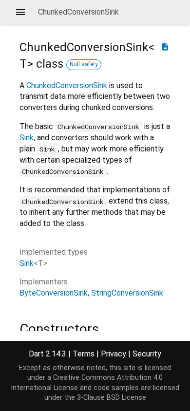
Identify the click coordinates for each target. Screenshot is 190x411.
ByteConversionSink (53, 293)
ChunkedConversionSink (66, 85)
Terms (84, 353)
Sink (26, 137)
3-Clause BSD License (111, 397)
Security (147, 353)
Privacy (113, 353)
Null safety (84, 64)
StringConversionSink (127, 293)
